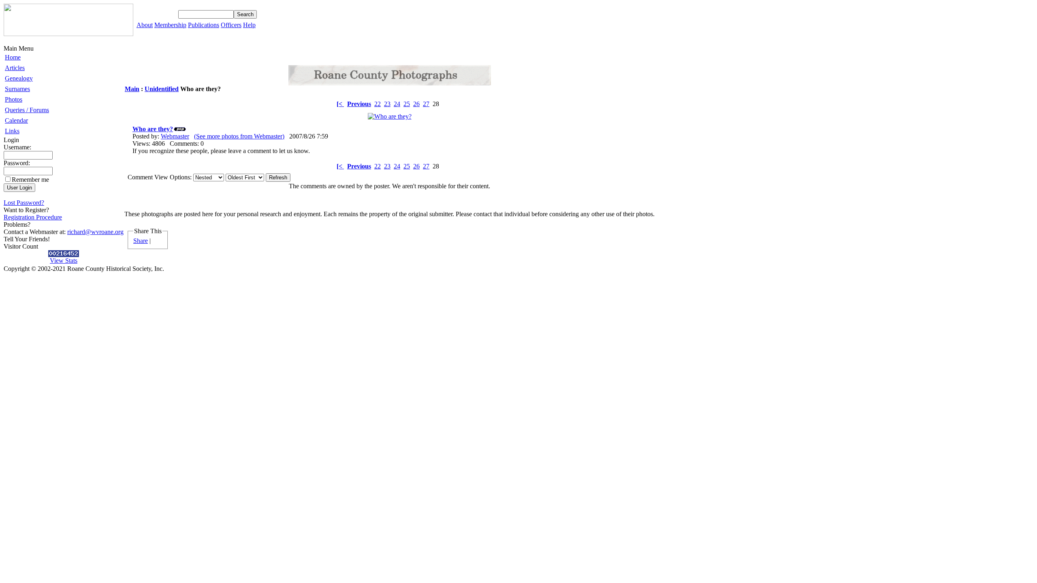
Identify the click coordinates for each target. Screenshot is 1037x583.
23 (387, 103)
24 (397, 103)
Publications (203, 24)
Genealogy (19, 78)
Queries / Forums (27, 109)
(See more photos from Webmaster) (239, 136)
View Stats (63, 260)
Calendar (16, 120)
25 (406, 103)
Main (132, 88)
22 (377, 103)
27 (426, 103)
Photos (13, 99)
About (145, 24)
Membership (170, 24)
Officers (231, 24)
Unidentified (162, 88)
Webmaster (175, 136)
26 (416, 103)
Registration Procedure (33, 217)
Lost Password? (24, 202)
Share (140, 240)
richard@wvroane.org (95, 231)
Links (12, 131)
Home (13, 57)
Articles (15, 67)
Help (249, 24)
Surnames (17, 88)
